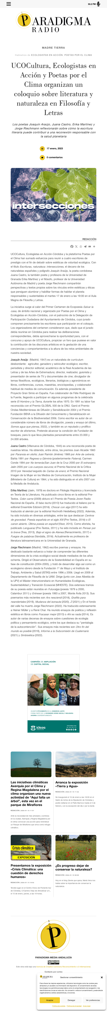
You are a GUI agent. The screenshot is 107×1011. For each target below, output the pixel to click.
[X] (76, 246)
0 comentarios (55, 157)
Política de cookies (58, 1006)
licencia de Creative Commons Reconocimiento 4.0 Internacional (63, 967)
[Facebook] (72, 246)
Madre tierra (53, 48)
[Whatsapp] (81, 246)
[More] (94, 246)
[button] (101, 977)
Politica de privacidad (74, 1006)
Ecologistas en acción (47, 55)
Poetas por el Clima (78, 55)
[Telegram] (85, 246)
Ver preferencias (93, 1000)
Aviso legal (86, 1006)
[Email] (90, 246)
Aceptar (49, 1000)
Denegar (71, 1000)
